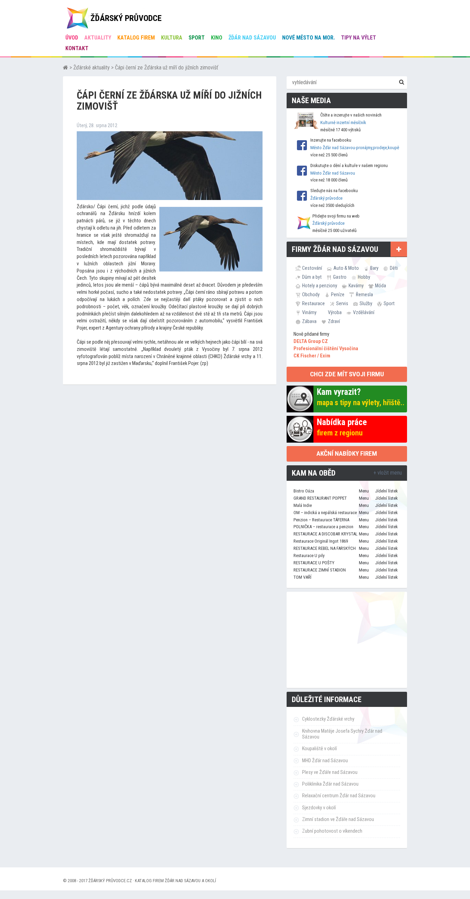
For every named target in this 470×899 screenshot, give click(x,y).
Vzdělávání (363, 312)
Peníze (337, 294)
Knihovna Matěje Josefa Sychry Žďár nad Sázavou (342, 734)
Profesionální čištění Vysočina (325, 349)
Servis (342, 303)
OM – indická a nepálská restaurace (325, 512)
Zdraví (334, 321)
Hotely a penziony (319, 285)
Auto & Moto (346, 268)
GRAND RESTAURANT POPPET (320, 498)
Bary (374, 268)
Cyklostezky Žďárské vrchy (328, 719)
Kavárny (356, 285)
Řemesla (364, 294)
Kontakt (76, 48)
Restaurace (313, 303)
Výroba (335, 312)
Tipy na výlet (358, 37)
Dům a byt (312, 277)
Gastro (339, 277)
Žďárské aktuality (91, 67)
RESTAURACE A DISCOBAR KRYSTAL (325, 533)
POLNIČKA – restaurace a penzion (323, 526)
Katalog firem (136, 37)
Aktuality (97, 37)
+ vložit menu (387, 472)
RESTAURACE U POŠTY (313, 562)
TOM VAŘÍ (302, 577)
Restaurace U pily (308, 555)
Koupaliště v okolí (319, 749)
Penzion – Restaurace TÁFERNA (321, 519)
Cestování (312, 268)
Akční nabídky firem (347, 453)
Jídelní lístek (386, 490)
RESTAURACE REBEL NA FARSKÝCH (324, 548)
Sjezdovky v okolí (319, 808)
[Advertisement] (347, 640)
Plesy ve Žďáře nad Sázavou (329, 772)
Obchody (311, 294)
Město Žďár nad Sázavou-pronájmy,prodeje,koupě (354, 147)
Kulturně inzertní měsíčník (343, 122)
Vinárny (309, 312)
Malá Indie (302, 505)
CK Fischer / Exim (311, 356)
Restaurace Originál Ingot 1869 (320, 541)
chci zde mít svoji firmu (347, 374)
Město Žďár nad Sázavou (332, 173)
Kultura (171, 37)
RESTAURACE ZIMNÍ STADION (319, 570)
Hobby (364, 277)
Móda (380, 285)
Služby (366, 303)
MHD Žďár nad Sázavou (325, 761)
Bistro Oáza (303, 490)
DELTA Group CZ (310, 341)
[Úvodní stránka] (65, 67)
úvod (71, 37)
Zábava (309, 321)
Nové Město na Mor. (308, 37)
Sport (197, 37)
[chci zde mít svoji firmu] (399, 249)
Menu (364, 490)
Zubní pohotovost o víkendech (332, 831)
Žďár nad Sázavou (252, 37)
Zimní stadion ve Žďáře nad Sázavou (338, 819)
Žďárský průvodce (326, 198)
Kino (216, 37)
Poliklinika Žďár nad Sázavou (330, 784)
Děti (394, 268)
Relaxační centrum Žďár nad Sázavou (338, 796)
